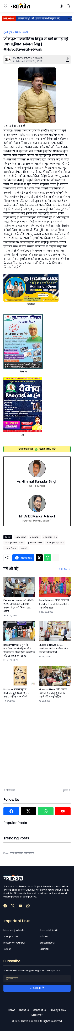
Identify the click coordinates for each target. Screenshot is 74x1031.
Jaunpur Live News (14, 542)
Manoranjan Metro (14, 930)
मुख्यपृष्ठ (8, 32)
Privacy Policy (58, 1010)
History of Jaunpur (14, 942)
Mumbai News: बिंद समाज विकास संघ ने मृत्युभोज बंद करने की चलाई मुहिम (53, 693)
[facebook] (11, 811)
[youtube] (63, 811)
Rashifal (44, 949)
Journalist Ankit (49, 930)
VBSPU (7, 949)
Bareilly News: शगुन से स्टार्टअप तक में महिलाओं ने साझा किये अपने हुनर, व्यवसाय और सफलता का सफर (19, 650)
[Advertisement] (37, 745)
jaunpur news (35, 542)
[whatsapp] (46, 811)
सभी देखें (63, 569)
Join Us (44, 936)
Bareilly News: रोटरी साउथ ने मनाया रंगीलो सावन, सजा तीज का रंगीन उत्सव (54, 604)
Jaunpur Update (55, 542)
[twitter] (28, 811)
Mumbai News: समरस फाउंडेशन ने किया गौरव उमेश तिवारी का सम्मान (53, 648)
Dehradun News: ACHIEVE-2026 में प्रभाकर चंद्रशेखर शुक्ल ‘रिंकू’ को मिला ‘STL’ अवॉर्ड (18, 606)
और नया (10, 790)
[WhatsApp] (47, 557)
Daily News (21, 32)
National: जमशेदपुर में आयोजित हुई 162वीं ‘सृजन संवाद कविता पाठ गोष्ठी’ (16, 693)
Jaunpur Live (50, 537)
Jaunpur (34, 537)
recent (24, 548)
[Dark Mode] (61, 6)
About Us (24, 1010)
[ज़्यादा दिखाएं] (55, 557)
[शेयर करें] (66, 59)
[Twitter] (39, 557)
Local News (11, 548)
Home (11, 1010)
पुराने (65, 790)
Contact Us (39, 1010)
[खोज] (68, 6)
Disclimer (37, 1015)
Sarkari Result (48, 942)
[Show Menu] (5, 6)
